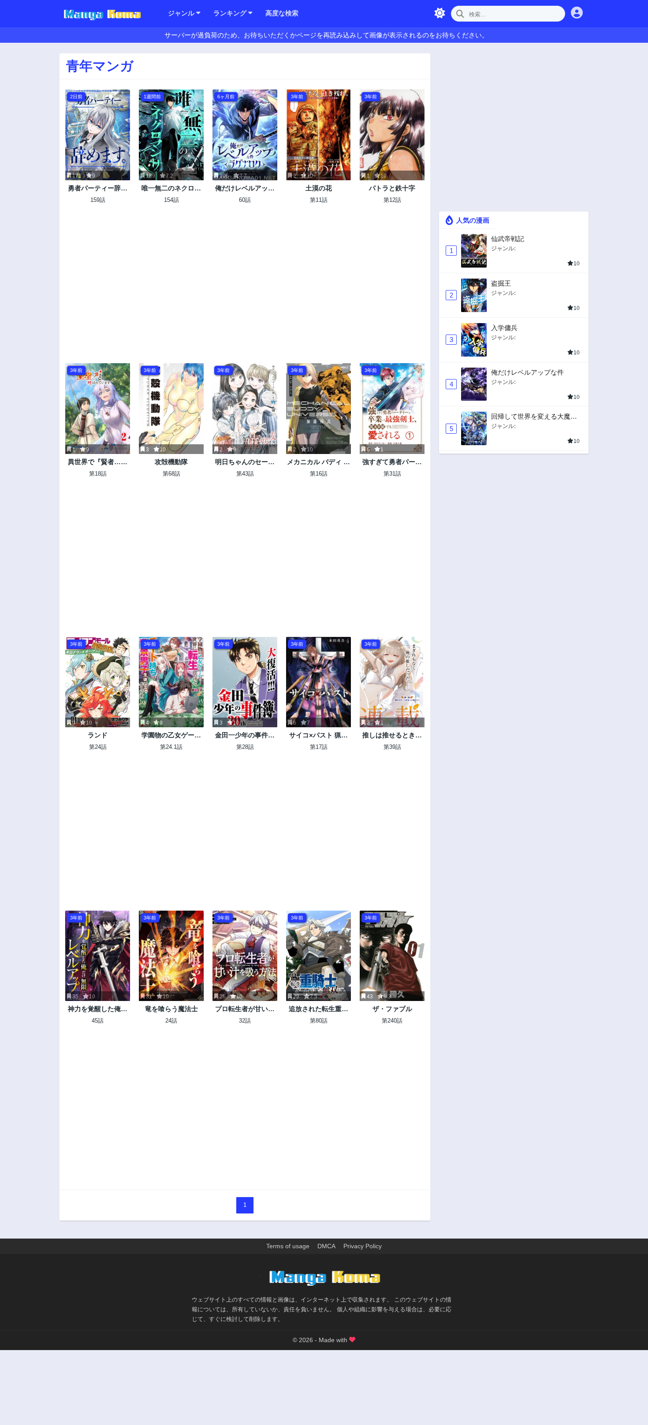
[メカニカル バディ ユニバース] (318, 408)
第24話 (98, 747)
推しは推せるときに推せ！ (392, 735)
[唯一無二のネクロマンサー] (171, 134)
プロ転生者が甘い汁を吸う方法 (245, 1009)
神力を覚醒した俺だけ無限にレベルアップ (97, 1009)
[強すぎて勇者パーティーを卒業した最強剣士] (392, 408)
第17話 (319, 747)
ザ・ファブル (392, 1008)
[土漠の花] (318, 134)
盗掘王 (501, 283)
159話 (97, 200)
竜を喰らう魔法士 (171, 1008)
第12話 (392, 200)
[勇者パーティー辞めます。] (97, 134)
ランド (98, 735)
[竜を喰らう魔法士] (171, 956)
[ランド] (97, 682)
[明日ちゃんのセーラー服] (244, 408)
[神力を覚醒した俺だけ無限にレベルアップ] (97, 956)
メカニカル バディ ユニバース (318, 462)
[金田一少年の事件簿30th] (244, 682)
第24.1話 (171, 747)
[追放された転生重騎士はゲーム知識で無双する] (318, 956)
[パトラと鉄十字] (392, 134)
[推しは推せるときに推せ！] (392, 682)
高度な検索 (281, 13)
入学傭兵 (504, 327)
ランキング (230, 13)
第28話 (245, 747)
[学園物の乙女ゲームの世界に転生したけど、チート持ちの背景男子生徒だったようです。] (171, 682)
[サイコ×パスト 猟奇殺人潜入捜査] (318, 682)
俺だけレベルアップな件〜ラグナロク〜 (245, 188)
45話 (98, 1020)
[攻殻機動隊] (171, 408)
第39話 (392, 747)
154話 (171, 200)
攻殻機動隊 (171, 461)
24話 (171, 1020)
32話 (245, 1020)
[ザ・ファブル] (392, 956)
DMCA (326, 1246)
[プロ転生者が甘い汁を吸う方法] (244, 956)
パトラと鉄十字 (392, 188)
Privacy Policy (362, 1246)
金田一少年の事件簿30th (245, 735)
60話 (245, 200)
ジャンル (182, 13)
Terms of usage (287, 1246)
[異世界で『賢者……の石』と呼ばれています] (97, 408)
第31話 (392, 473)
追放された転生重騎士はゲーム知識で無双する (318, 1009)
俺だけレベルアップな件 (527, 372)
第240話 (392, 1020)
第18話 (98, 473)
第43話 (245, 473)
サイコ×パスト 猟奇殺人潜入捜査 (318, 735)
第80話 (319, 1020)
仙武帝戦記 (507, 238)
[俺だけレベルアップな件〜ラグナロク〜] (244, 134)
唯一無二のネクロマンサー (171, 188)
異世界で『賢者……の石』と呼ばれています (97, 462)
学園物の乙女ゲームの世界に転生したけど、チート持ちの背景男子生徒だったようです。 (171, 735)
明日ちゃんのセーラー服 (245, 462)
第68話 (171, 473)
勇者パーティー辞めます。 (97, 188)
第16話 (319, 473)
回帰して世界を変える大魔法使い (534, 417)
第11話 (319, 200)
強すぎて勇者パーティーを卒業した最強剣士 (392, 462)
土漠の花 (318, 188)
